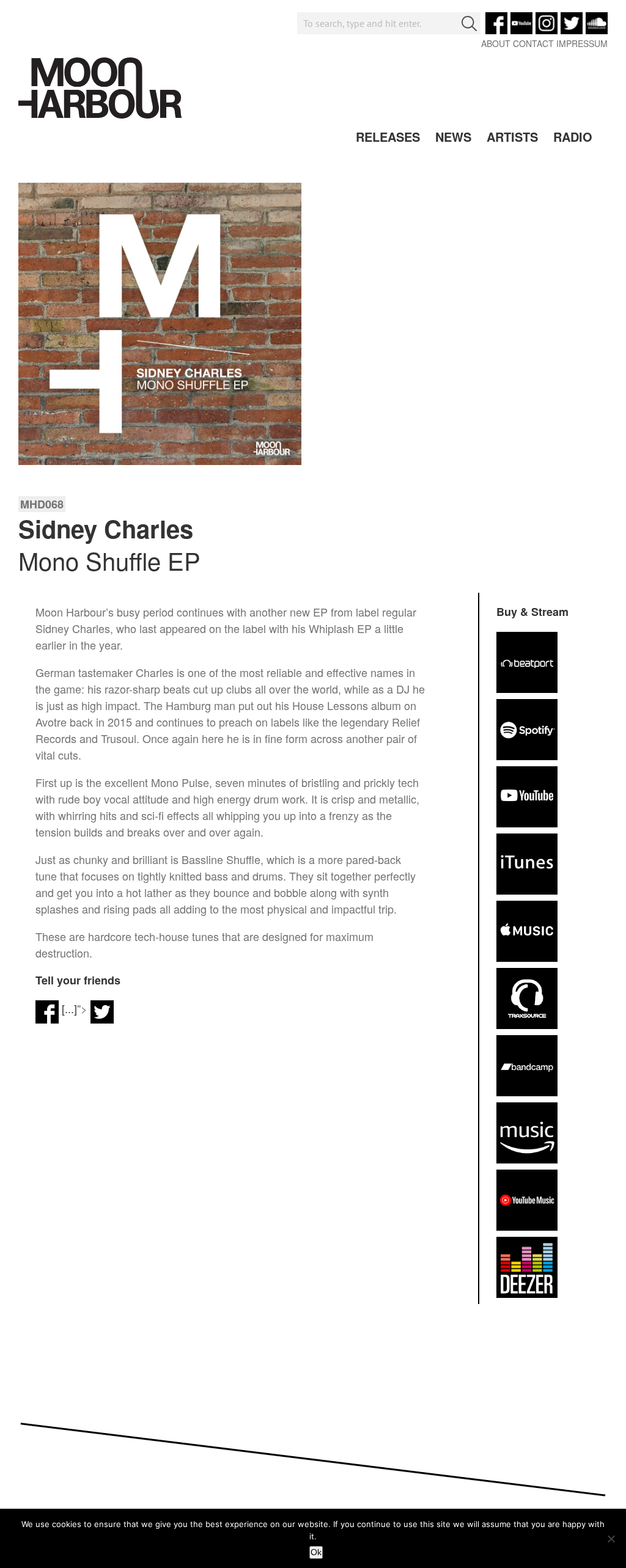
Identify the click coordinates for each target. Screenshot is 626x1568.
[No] (611, 1539)
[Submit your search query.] (469, 23)
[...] (69, 1008)
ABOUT (495, 43)
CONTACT (533, 43)
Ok (316, 1552)
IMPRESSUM (582, 43)
